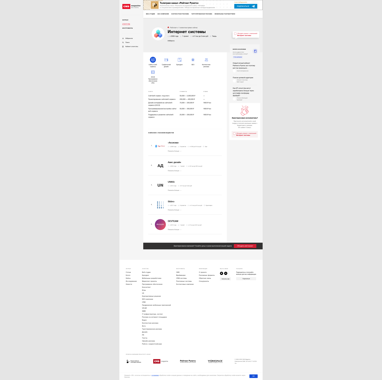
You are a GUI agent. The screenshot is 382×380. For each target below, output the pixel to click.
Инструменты (127, 28)
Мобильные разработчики (151, 278)
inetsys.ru (171, 41)
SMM (144, 311)
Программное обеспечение (152, 284)
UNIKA (171, 182)
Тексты (144, 338)
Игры (144, 290)
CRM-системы (181, 278)
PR (143, 335)
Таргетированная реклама (152, 329)
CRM (144, 302)
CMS (178, 272)
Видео (144, 320)
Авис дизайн (174, 162)
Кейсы (128, 278)
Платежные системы (184, 281)
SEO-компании (147, 299)
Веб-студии (146, 272)
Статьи (128, 272)
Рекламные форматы (207, 275)
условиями (155, 375)
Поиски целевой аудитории (243, 78)
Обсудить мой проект (245, 246)
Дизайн (145, 332)
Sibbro (171, 201)
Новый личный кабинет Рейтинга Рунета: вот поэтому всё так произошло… (244, 65)
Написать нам (225, 279)
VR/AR (144, 308)
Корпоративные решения (151, 296)
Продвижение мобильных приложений (156, 305)
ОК (253, 376)
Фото (144, 326)
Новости (129, 284)
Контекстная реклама (150, 323)
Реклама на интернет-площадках (154, 317)
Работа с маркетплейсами (152, 344)
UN (160, 185)
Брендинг (145, 275)
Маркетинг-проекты (149, 281)
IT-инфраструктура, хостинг (152, 314)
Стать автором (238, 57)
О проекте (203, 272)
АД (160, 165)
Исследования (131, 281)
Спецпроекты (204, 281)
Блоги (128, 275)
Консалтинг (146, 287)
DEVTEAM (173, 221)
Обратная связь (205, 278)
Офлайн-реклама (148, 341)
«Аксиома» (173, 142)
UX (143, 293)
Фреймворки (181, 275)
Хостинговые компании (185, 284)
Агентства (126, 24)
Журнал (125, 20)
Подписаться (246, 278)
